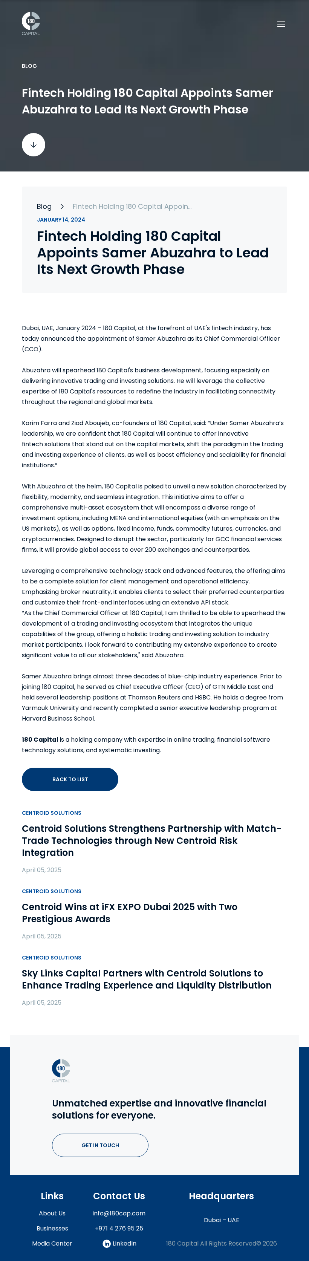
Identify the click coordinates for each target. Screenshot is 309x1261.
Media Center (52, 1243)
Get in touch (100, 1145)
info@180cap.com (119, 1213)
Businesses (52, 1228)
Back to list (70, 779)
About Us (52, 1213)
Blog (44, 206)
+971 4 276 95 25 (119, 1228)
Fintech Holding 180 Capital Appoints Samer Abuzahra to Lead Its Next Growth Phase (133, 206)
